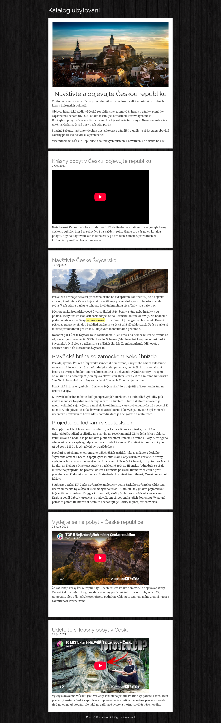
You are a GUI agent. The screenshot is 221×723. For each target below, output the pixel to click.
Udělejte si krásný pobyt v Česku (90, 630)
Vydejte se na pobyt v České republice (97, 522)
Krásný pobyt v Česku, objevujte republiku (101, 161)
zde (162, 141)
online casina (95, 320)
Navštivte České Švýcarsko (84, 260)
